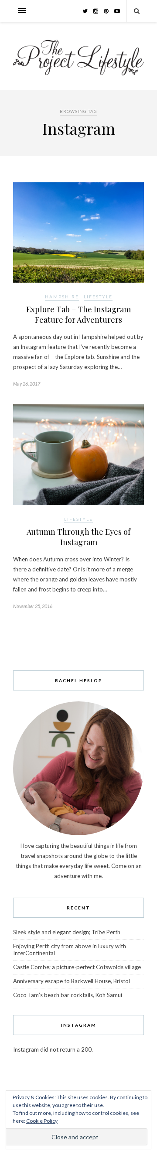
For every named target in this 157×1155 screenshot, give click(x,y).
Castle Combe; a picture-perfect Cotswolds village (77, 967)
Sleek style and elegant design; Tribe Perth (66, 932)
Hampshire (62, 296)
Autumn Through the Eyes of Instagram (78, 536)
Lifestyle (98, 296)
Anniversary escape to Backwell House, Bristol (71, 980)
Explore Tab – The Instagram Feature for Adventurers (78, 314)
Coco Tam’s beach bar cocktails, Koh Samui (67, 994)
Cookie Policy (42, 1120)
